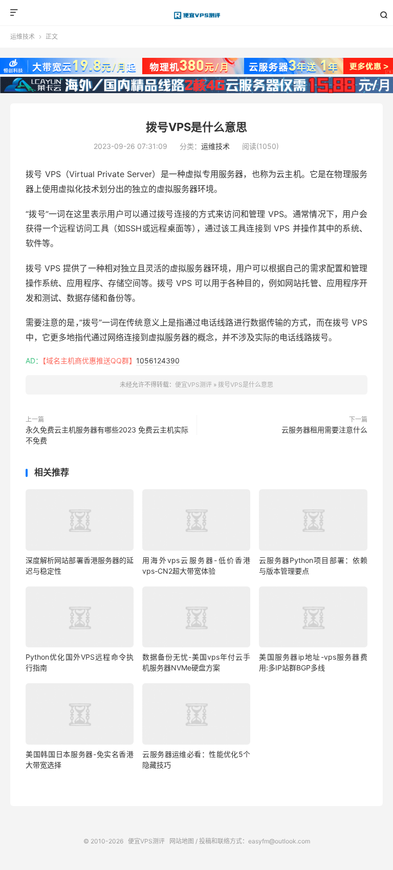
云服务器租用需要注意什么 (324, 429)
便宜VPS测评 (197, 15)
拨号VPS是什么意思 (196, 127)
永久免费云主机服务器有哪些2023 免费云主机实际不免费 (107, 435)
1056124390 (158, 360)
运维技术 (22, 36)
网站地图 (181, 841)
